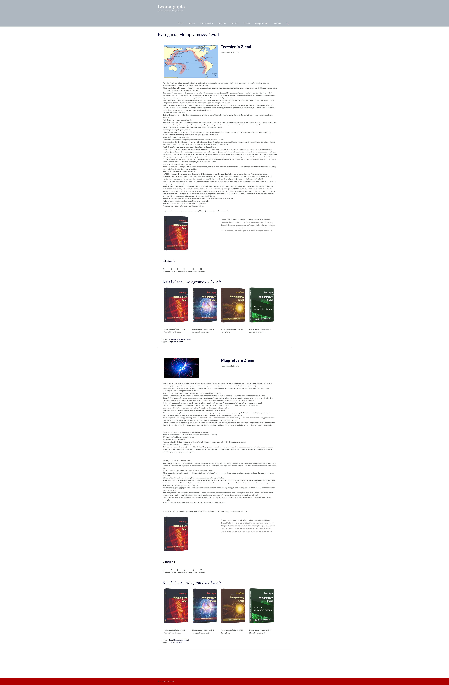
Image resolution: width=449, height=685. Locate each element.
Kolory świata (206, 23)
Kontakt (277, 23)
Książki (181, 23)
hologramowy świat (175, 342)
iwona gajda (171, 6)
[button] (166, 270)
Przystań (222, 23)
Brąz (171, 640)
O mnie (247, 23)
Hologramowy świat (183, 339)
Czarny (172, 339)
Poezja (192, 23)
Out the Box (169, 681)
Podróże (235, 23)
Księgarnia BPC (262, 23)
